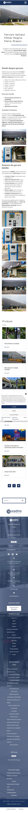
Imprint (25, 417)
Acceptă (14, 407)
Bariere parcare (14, 716)
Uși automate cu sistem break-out (12, 684)
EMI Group (14, 640)
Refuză (14, 410)
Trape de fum (14, 691)
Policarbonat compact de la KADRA (13, 701)
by (17, 804)
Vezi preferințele (14, 414)
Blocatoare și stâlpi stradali (11, 369)
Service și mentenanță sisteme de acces (12, 631)
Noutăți (14, 646)
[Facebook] (8, 554)
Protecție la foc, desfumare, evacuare (13, 740)
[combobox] (11, 500)
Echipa (14, 643)
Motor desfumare (14, 744)
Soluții (14, 621)
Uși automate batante (14, 680)
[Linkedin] (12, 554)
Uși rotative (14, 711)
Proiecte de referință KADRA (14, 637)
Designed (8, 804)
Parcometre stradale (11, 344)
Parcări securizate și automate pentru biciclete (13, 446)
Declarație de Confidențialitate (11, 791)
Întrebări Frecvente (14, 651)
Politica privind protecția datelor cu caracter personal (13, 775)
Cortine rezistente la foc (14, 705)
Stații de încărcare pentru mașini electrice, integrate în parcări (14, 727)
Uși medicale (14, 708)
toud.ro (19, 804)
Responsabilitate (14, 649)
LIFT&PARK (8, 421)
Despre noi (14, 618)
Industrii (14, 623)
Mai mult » (7, 347)
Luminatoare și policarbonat (14, 697)
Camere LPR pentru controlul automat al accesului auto (14, 721)
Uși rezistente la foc (14, 688)
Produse (14, 626)
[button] (26, 394)
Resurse (14, 635)
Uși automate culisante (14, 677)
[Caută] (22, 500)
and (11, 804)
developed (14, 804)
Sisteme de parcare (14, 694)
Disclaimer (14, 795)
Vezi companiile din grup (14, 760)
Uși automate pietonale (14, 674)
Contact (14, 654)
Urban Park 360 (10, 472)
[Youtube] (16, 554)
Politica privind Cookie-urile (13, 785)
